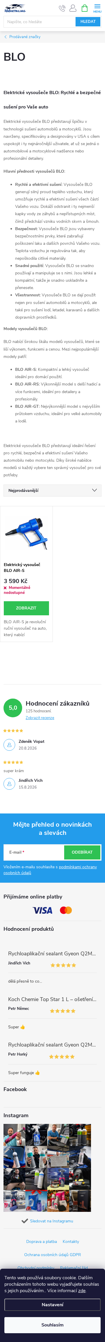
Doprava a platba (41, 1241)
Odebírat (82, 852)
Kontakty (71, 1241)
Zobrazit (26, 608)
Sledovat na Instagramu (51, 1221)
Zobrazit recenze (40, 718)
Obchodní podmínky (36, 1268)
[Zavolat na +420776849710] (62, 8)
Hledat (88, 21)
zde (81, 1290)
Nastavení (52, 1305)
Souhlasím (52, 1325)
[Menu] (97, 8)
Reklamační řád (74, 1268)
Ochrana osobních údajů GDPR (52, 1255)
